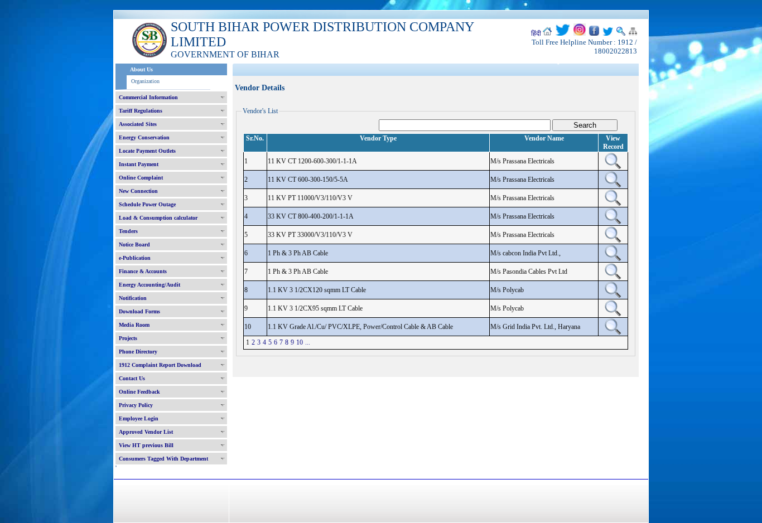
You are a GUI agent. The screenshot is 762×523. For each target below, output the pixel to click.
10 (299, 342)
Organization (145, 81)
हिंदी (536, 33)
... (307, 342)
